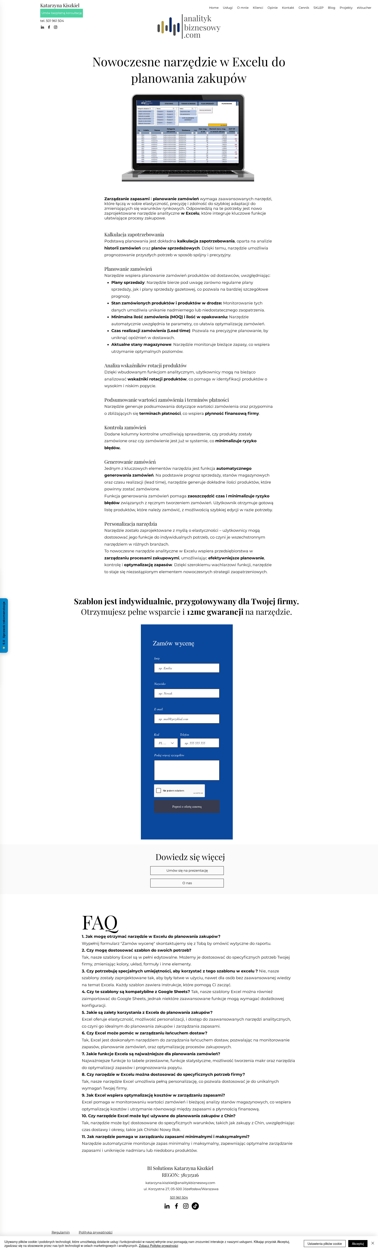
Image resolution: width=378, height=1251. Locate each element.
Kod (156, 734)
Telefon (184, 734)
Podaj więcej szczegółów (169, 755)
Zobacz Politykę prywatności (158, 1245)
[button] (346, 7)
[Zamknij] (372, 1243)
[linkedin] (42, 27)
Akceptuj (358, 1243)
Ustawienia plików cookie (325, 1243)
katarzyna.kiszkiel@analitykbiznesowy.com (180, 1183)
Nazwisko (160, 683)
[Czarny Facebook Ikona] (49, 27)
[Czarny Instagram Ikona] (55, 27)
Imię (157, 658)
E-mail (158, 709)
